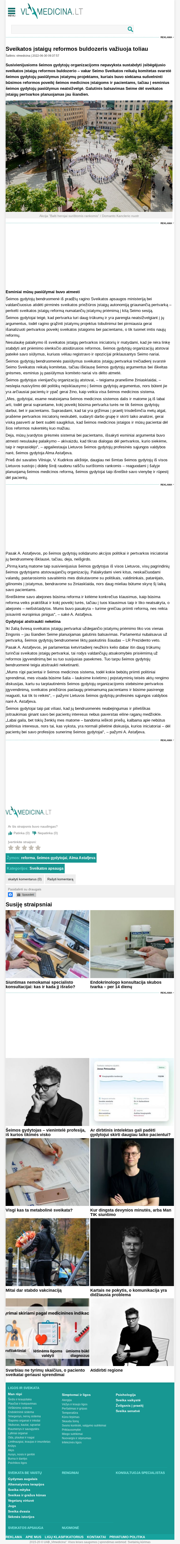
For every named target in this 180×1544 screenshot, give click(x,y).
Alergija (67, 1400)
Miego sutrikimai (72, 1434)
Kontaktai (96, 1537)
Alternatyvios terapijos (26, 1484)
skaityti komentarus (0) (25, 879)
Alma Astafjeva (82, 858)
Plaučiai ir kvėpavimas (22, 1403)
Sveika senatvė (128, 1411)
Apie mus (33, 1537)
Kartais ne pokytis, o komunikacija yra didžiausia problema (128, 1292)
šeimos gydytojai (52, 858)
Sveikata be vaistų (25, 1473)
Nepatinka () (48, 833)
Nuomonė (70, 1528)
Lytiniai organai (18, 1433)
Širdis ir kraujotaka (20, 1399)
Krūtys (12, 1446)
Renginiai (70, 1473)
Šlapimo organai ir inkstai (24, 1420)
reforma (28, 858)
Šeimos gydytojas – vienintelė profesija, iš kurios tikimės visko (46, 1132)
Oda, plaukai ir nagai (21, 1437)
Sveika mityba (19, 1490)
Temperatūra (70, 1412)
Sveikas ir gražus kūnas (27, 1495)
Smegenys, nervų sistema (24, 1416)
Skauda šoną (70, 1421)
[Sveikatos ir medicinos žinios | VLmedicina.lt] (52, 11)
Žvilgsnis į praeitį (129, 1405)
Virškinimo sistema (20, 1408)
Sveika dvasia (19, 1511)
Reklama (166, 37)
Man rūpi (15, 1394)
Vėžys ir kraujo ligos (74, 1404)
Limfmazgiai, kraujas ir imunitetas (29, 1441)
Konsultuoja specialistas (140, 1473)
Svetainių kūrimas (139, 1542)
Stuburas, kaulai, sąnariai (24, 1424)
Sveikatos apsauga (47, 868)
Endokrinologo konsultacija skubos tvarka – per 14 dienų (125, 984)
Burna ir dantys (17, 1458)
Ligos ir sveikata (23, 1388)
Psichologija (126, 1395)
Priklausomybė (71, 1429)
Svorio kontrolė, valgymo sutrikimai (84, 1425)
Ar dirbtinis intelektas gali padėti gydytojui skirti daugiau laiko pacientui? (130, 1132)
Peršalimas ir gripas (74, 1408)
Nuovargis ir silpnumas (76, 1438)
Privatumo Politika (127, 1537)
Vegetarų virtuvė (21, 1500)
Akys (11, 1450)
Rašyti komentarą (60, 879)
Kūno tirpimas (70, 1417)
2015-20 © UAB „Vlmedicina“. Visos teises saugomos (63, 1542)
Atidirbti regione (106, 1370)
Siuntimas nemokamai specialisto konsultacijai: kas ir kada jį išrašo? (40, 984)
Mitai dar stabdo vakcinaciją (34, 1290)
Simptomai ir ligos (76, 1395)
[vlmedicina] (29, 816)
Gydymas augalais (23, 1479)
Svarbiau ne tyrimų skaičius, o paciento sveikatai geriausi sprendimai (45, 1372)
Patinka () (22, 833)
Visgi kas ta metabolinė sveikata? (39, 1210)
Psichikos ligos (17, 1463)
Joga (12, 1506)
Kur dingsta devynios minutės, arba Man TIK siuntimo (130, 1212)
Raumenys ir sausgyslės (23, 1429)
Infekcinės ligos (72, 1442)
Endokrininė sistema (21, 1412)
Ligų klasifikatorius (64, 1537)
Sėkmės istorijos (21, 1517)
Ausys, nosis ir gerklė (21, 1454)
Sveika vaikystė (128, 1400)
